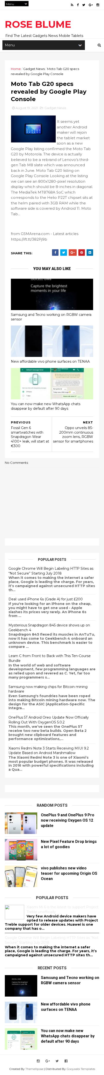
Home (16, 69)
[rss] (72, 5)
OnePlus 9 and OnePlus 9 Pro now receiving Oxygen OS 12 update (67, 820)
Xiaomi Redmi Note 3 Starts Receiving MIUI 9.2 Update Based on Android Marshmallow (48, 750)
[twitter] (83, 5)
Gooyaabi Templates (81, 1069)
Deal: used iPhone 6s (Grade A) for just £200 (45, 599)
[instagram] (98, 5)
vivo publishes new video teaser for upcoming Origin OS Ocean (69, 873)
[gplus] (91, 5)
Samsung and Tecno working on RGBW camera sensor (51, 316)
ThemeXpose (34, 1069)
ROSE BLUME (38, 24)
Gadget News (34, 69)
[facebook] (78, 5)
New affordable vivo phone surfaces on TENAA (50, 361)
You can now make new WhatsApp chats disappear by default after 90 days (45, 406)
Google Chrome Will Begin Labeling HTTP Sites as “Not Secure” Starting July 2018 (50, 571)
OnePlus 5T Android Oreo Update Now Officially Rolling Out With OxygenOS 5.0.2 (48, 719)
